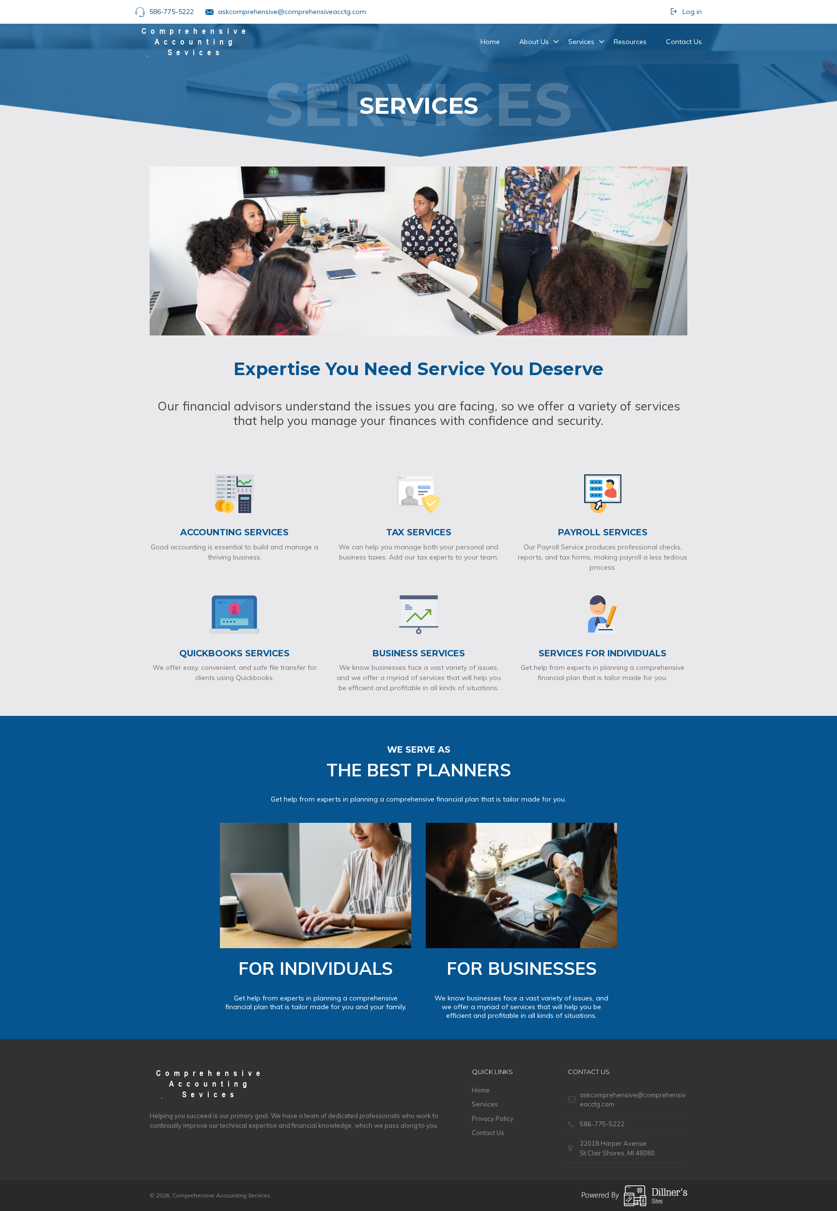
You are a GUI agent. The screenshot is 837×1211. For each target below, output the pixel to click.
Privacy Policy (492, 1118)
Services (581, 41)
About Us (534, 41)
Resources (630, 41)
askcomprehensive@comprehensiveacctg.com (292, 11)
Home (490, 41)
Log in (692, 11)
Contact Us (684, 41)
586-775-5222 (171, 11)
